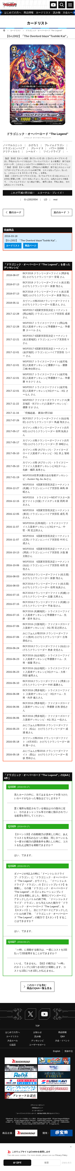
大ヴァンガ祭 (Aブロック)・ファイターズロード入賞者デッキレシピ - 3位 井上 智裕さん (46, 453)
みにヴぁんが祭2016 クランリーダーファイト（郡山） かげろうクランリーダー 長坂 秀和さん (45, 754)
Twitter (30, 1014)
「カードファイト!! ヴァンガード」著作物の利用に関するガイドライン (37, 1113)
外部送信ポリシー (37, 1108)
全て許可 (17, 1162)
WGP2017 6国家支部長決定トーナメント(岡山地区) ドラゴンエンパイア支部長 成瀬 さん (46, 314)
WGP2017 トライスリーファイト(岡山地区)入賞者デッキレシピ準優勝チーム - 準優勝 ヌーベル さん (46, 327)
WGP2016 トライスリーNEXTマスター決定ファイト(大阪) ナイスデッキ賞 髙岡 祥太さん (46, 501)
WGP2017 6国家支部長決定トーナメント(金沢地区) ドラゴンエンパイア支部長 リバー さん (46, 352)
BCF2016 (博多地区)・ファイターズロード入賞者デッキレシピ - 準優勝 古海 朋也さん (46, 707)
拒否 (46, 1162)
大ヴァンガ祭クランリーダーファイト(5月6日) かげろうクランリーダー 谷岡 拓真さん (46, 431)
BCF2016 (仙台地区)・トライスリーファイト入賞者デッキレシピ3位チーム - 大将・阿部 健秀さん (46, 672)
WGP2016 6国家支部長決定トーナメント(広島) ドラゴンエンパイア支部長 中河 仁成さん (46, 540)
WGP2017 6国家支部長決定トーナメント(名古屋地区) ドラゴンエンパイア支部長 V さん (46, 339)
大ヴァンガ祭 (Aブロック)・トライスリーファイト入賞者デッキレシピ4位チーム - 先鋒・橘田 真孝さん (45, 466)
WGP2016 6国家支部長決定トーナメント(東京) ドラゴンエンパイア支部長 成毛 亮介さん (46, 514)
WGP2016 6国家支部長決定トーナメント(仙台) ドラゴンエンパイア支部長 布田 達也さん (46, 565)
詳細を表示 (67, 1163)
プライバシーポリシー (37, 1105)
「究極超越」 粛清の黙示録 (38, 412)
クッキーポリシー (37, 1110)
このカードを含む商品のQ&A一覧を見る (39, 987)
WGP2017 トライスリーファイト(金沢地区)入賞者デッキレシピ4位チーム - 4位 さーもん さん (45, 391)
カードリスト (15, 30)
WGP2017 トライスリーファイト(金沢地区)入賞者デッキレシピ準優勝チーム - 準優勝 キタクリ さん (46, 378)
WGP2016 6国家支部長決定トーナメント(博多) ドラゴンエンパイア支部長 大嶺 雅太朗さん (46, 552)
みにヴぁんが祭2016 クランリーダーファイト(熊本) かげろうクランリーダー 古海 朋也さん (45, 637)
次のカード (60, 212)
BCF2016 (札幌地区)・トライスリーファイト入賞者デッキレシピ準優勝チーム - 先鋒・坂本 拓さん (46, 615)
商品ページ (30, 245)
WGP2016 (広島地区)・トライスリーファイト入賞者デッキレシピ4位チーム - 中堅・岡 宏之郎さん (45, 527)
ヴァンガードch (53, 4)
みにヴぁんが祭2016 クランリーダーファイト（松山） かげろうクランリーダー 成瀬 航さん (45, 729)
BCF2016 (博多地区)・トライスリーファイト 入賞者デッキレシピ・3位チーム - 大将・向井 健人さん (46, 694)
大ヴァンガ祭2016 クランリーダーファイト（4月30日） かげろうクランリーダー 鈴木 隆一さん (46, 742)
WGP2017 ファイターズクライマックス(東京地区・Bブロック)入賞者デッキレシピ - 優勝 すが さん (46, 404)
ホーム (4, 30)
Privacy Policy (61, 1155)
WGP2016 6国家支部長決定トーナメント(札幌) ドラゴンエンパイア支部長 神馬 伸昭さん (46, 488)
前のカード (15, 212)
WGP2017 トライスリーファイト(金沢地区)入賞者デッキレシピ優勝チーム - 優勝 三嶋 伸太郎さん (45, 365)
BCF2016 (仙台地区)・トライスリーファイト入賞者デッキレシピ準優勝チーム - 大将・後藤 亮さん (46, 659)
